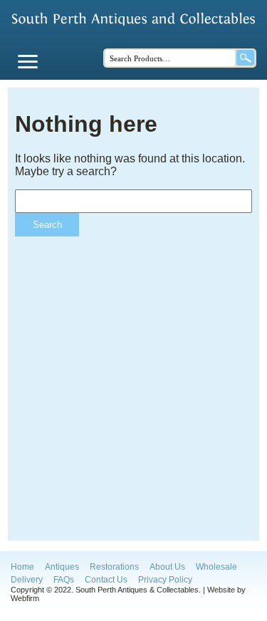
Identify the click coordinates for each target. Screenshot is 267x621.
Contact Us (106, 580)
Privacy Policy (165, 580)
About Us (167, 567)
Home (22, 567)
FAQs (63, 580)
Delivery (27, 580)
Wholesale (216, 567)
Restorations (114, 567)
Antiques (62, 567)
